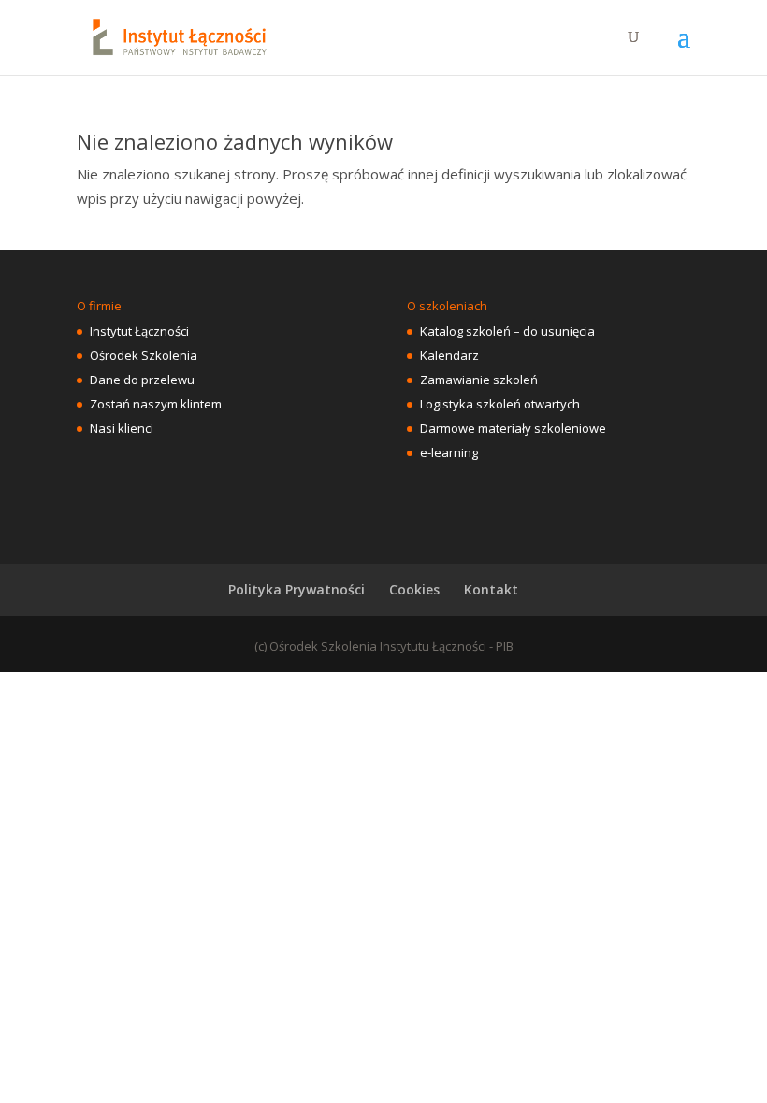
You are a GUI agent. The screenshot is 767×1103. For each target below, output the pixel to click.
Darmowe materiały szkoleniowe (513, 428)
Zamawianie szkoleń (479, 379)
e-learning (449, 452)
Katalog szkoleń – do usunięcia (507, 330)
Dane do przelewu (142, 379)
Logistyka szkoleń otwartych (500, 403)
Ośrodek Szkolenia (143, 355)
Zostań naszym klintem (156, 403)
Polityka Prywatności (296, 589)
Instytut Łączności (139, 330)
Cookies (414, 589)
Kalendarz (449, 355)
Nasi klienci (121, 428)
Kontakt (491, 589)
